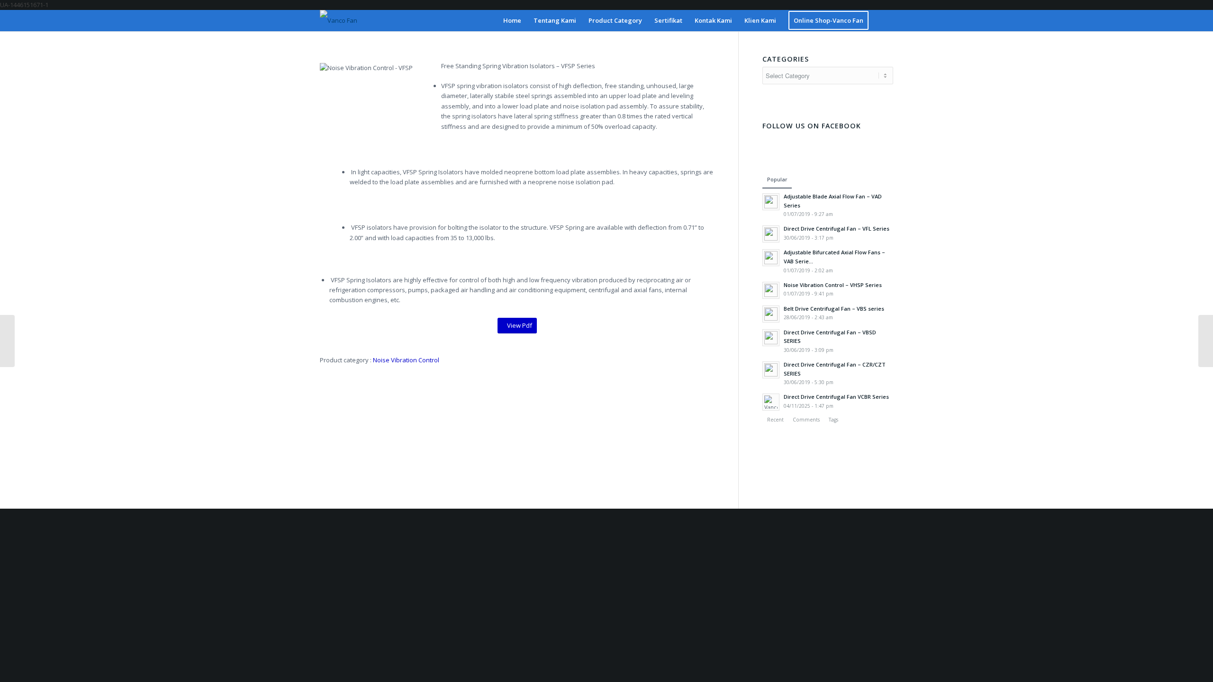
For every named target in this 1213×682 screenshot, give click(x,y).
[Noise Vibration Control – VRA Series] (7, 341)
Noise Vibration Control (406, 360)
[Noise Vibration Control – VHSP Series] (1205, 341)
